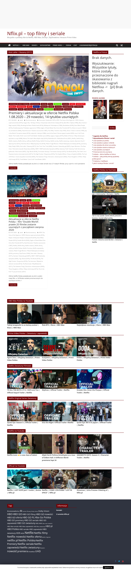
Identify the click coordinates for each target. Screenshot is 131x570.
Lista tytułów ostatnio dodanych (104, 147)
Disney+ (35, 45)
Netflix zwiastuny (64, 141)
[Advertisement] (65, 14)
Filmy (50, 104)
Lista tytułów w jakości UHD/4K (103, 143)
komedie (65, 104)
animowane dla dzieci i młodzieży (19, 104)
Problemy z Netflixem (100, 161)
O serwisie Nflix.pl (62, 514)
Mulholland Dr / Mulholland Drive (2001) (59, 138)
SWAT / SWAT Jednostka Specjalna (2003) (47, 149)
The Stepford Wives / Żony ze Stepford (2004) (68, 154)
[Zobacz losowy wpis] (121, 45)
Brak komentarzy (31, 120)
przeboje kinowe (68, 106)
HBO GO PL (28, 517)
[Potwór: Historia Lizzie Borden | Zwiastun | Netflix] (109, 229)
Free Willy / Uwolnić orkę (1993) (57, 130)
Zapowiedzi (33, 216)
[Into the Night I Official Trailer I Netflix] (59, 411)
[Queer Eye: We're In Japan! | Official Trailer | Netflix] (94, 411)
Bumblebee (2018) (68, 125)
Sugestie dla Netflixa (100, 136)
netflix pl (28, 141)
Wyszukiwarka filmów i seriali (104, 138)
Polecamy (44, 106)
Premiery (58, 106)
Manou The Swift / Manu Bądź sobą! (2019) (35, 138)
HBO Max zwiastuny (39, 526)
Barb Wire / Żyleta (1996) (71, 123)
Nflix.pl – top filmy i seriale (36, 33)
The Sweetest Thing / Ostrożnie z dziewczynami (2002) (51, 157)
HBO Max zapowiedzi (26, 526)
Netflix (16, 45)
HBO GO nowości (44, 514)
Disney (29, 511)
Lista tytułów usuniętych (101, 150)
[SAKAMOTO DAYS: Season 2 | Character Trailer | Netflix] (94, 444)
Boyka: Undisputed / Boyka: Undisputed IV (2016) (22, 238)
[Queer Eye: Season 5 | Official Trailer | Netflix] (24, 411)
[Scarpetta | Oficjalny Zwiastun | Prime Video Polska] (59, 346)
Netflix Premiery (45, 141)
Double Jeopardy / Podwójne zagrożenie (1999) (26, 128)
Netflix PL (12, 106)
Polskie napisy (40, 208)
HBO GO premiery (15, 520)
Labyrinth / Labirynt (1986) (38, 133)
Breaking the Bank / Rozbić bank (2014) (32, 125)
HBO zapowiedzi (35, 529)
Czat (75, 45)
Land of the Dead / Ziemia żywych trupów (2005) (60, 133)
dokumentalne (35, 104)
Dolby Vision (43, 511)
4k (21, 510)
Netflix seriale (54, 141)
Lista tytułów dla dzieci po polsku (104, 145)
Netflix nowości (13, 141)
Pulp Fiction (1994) (24, 253)
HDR (18, 533)
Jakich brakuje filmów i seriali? (103, 163)
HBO (9, 514)
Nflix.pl (30, 106)
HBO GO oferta (14, 517)
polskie (51, 106)
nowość (72, 141)
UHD (38, 551)
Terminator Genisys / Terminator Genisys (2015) (52, 151)
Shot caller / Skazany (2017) (28, 146)
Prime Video (57, 45)
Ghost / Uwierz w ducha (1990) (75, 130)
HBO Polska (13, 529)
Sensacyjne (13, 109)
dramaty (44, 104)
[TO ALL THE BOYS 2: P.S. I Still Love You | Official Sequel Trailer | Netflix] (24, 379)
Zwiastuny (68, 109)
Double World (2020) (23, 240)
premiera (83, 144)
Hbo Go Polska (43, 517)
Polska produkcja (36, 205)
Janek (21, 120)
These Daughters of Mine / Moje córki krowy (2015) (23, 269)
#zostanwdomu (13, 511)
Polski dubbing (14, 208)
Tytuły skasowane (30, 109)
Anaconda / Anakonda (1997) (47, 120)
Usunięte (40, 109)
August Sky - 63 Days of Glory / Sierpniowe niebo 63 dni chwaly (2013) (43, 123)
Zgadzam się (108, 567)
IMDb (22, 533)
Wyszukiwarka (59, 109)
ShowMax (31, 552)
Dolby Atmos (34, 511)
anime (24, 511)
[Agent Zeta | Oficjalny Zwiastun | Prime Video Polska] (24, 346)
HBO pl (49, 526)
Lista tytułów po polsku (101, 141)
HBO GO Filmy (29, 514)
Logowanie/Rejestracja (88, 45)
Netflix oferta (22, 141)
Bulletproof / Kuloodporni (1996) (53, 125)
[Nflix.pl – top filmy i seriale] (9, 45)
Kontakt (59, 510)
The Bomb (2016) (71, 151)
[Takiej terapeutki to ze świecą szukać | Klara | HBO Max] (24, 314)
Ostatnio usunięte (98, 98)
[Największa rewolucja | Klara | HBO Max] (94, 314)
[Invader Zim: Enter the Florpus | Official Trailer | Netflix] (94, 379)
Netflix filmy (79, 138)
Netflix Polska (21, 106)
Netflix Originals (46, 537)
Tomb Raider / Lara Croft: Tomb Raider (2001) (33, 159)
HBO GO (17, 514)
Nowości (36, 106)
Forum (68, 45)
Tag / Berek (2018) (32, 151)
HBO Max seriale (13, 526)
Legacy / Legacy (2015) (56, 136)
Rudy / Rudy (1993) (14, 146)
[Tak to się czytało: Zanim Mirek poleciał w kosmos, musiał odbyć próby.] (109, 205)
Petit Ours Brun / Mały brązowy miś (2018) (33, 144)
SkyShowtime (45, 45)
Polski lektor (23, 208)
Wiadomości (48, 109)
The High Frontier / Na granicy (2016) (44, 154)
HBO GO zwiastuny (26, 523)
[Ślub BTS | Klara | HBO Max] (59, 314)
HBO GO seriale (31, 520)
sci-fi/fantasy (78, 106)
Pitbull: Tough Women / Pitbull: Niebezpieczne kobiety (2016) (63, 144)
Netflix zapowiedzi (38, 248)
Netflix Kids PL (81, 104)
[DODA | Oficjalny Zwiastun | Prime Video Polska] (94, 346)
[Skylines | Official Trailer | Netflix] (59, 379)
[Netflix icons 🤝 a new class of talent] (24, 444)
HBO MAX (26, 45)
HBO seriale (24, 529)
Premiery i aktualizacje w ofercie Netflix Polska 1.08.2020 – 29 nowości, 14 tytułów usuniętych (44, 115)
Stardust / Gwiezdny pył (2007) (61, 146)
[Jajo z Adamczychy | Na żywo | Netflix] (109, 183)
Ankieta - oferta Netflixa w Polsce (104, 154)
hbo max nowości (47, 523)
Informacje (57, 104)
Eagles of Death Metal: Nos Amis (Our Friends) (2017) (56, 128)
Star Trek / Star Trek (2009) (44, 146)
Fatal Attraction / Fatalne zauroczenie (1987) (34, 130)
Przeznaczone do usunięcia (17, 213)
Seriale (21, 109)
